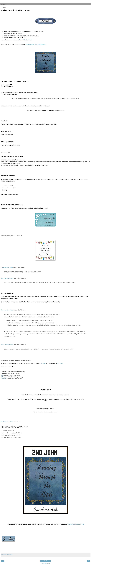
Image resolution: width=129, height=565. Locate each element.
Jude (2, 375)
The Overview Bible (7, 267)
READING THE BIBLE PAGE (76, 524)
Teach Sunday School (7, 278)
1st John (43, 363)
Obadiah (3, 378)
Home (45, 560)
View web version (45, 563)
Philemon (3, 377)
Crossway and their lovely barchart (36, 44)
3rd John (60, 363)
